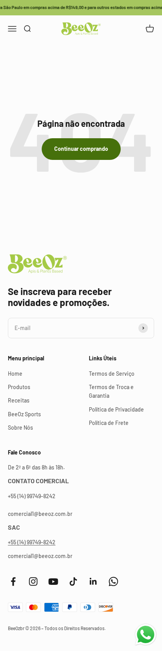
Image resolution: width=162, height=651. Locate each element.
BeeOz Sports (24, 414)
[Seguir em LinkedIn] (93, 581)
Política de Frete (109, 422)
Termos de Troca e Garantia (111, 391)
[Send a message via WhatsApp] (145, 634)
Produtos (19, 387)
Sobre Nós (20, 427)
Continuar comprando (81, 148)
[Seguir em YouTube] (53, 581)
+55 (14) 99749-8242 (31, 542)
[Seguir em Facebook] (13, 581)
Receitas (18, 400)
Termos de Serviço (111, 373)
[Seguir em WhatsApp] (113, 581)
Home (15, 373)
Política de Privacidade (116, 409)
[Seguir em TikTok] (73, 581)
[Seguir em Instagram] (33, 581)
